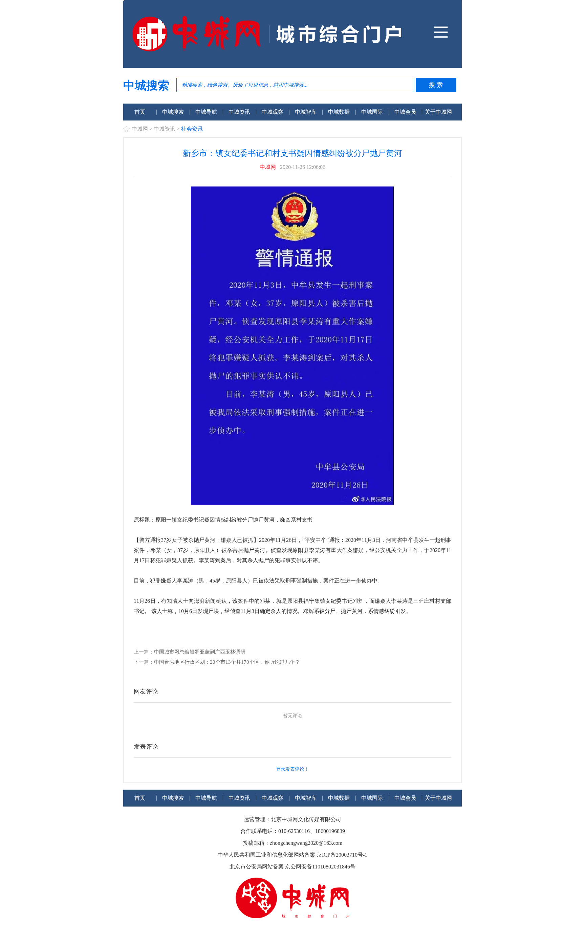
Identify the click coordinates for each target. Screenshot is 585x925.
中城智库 (306, 112)
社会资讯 (192, 129)
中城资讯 (239, 112)
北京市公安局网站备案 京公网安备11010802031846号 (292, 866)
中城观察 (272, 112)
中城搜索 (173, 112)
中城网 (140, 129)
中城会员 (405, 112)
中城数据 (339, 112)
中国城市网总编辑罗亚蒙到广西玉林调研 (199, 652)
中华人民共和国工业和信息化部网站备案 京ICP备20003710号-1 (292, 855)
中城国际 (372, 112)
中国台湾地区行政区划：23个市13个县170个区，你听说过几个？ (227, 662)
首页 (139, 112)
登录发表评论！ (292, 769)
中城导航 (206, 112)
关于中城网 (438, 112)
